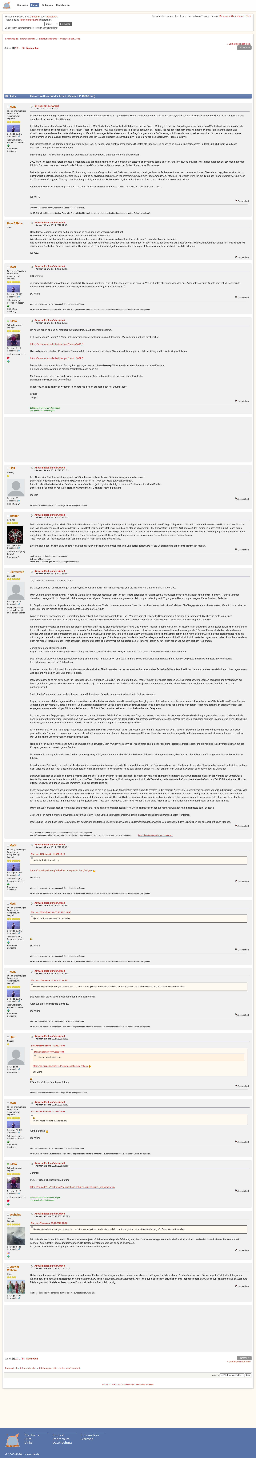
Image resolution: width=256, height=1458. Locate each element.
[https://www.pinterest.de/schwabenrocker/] (8, 362)
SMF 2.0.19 (106, 1385)
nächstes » (246, 43)
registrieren (51, 16)
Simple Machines (128, 1385)
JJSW (13, 321)
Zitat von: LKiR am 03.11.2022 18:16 (48, 854)
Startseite (32, 1435)
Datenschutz (62, 1442)
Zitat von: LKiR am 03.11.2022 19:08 (48, 1111)
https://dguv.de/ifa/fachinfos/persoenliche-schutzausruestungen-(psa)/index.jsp (72, 1187)
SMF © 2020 (116, 1385)
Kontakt (59, 1435)
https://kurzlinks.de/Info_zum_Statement (155, 835)
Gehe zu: (215, 1375)
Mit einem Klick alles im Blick (235, 16)
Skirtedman (17, 572)
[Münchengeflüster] (8, 1257)
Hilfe (28, 1439)
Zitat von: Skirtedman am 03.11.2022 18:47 (51, 912)
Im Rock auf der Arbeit (47, 106)
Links (28, 1442)
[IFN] (8, 146)
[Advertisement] (128, 73)
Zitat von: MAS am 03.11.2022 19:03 (48, 1046)
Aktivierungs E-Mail (30, 19)
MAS (13, 107)
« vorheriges (233, 43)
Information (90, 1435)
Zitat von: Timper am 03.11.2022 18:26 (49, 980)
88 (23, 48)
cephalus (15, 1214)
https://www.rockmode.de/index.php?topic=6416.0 (56, 344)
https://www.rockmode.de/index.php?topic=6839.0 (56, 358)
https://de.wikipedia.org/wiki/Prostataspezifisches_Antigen (61, 870)
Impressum (61, 1439)
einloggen (35, 16)
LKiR (12, 468)
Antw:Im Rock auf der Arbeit (50, 222)
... (20, 48)
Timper (14, 515)
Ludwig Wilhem (13, 1268)
